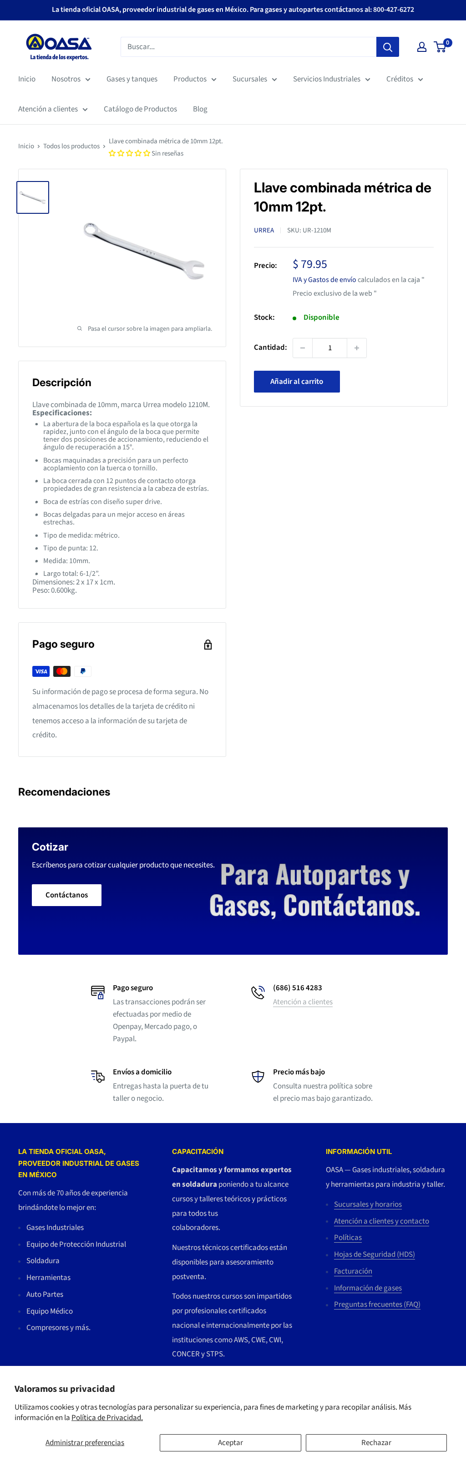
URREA (264, 230)
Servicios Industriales (326, 79)
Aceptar (230, 1442)
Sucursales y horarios (368, 1204)
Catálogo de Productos (140, 109)
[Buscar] (387, 47)
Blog (200, 109)
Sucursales (250, 79)
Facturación (353, 1271)
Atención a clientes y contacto (381, 1221)
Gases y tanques (131, 79)
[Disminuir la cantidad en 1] (302, 348)
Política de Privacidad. (107, 1417)
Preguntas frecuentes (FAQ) (377, 1304)
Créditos (399, 79)
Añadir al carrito (296, 381)
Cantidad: (270, 347)
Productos (190, 79)
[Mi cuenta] (421, 47)
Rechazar (376, 1442)
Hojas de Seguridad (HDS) (374, 1254)
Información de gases (368, 1288)
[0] (440, 46)
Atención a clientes (48, 109)
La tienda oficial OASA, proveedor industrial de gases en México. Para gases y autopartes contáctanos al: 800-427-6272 (233, 10)
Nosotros (66, 79)
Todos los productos (71, 146)
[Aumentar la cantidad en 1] (356, 348)
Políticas (348, 1237)
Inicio (26, 79)
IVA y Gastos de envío (324, 280)
